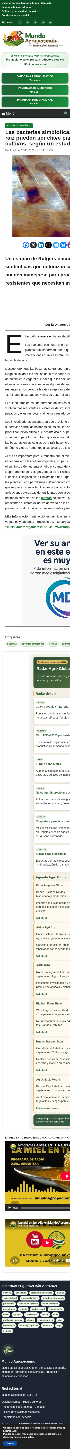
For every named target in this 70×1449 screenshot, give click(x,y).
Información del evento (47, 1108)
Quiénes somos (11, 3)
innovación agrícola (28, 1304)
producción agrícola (12, 1320)
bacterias (12, 644)
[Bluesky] (63, 245)
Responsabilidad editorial (16, 7)
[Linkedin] (41, 245)
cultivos (7, 1293)
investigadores (45, 1320)
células (53, 644)
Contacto (46, 3)
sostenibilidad (10, 1298)
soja (59, 1325)
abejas (30, 1320)
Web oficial (41, 918)
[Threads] (48, 245)
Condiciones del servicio (16, 15)
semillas (7, 1331)
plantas (46, 498)
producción (8, 1304)
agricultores (9, 1309)
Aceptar (10, 1443)
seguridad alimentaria (53, 1298)
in (43, 22)
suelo (5, 1314)
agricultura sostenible (41, 1293)
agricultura (21, 1293)
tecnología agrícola (29, 1325)
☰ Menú (8, 113)
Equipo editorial (30, 3)
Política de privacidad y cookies (20, 11)
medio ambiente (50, 1304)
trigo (60, 1320)
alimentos (47, 1325)
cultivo (45, 1314)
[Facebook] (26, 245)
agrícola (17, 1314)
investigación (55, 1309)
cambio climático (29, 1298)
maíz (55, 1314)
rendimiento (9, 1325)
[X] (33, 245)
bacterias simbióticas (33, 644)
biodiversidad (38, 1309)
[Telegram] (55, 245)
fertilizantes (31, 1314)
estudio (23, 1309)
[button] (35, 78)
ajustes (29, 1437)
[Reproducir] (9, 1207)
